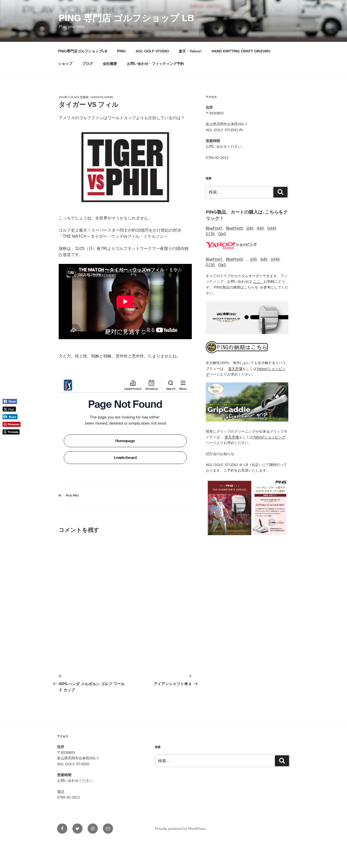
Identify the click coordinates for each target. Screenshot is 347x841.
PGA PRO (72, 495)
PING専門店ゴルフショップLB (82, 51)
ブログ (87, 64)
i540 (260, 228)
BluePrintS (234, 228)
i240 (249, 228)
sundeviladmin (101, 97)
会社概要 (110, 64)
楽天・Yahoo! (190, 51)
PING (121, 51)
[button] (12, 440)
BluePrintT (214, 228)
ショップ (65, 64)
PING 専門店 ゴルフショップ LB (126, 18)
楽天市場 (235, 369)
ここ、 (258, 281)
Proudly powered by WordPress (180, 829)
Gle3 (222, 234)
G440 (271, 228)
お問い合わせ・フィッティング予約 (155, 64)
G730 (210, 234)
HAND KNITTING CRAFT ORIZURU (241, 51)
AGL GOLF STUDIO (152, 51)
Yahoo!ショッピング (269, 437)
